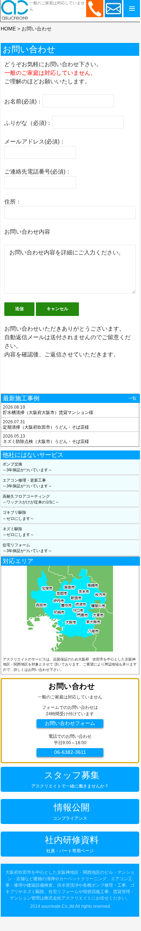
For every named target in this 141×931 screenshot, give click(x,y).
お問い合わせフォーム (70, 723)
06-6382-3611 (70, 752)
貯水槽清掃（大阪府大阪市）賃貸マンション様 (48, 412)
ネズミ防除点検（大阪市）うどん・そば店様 (46, 441)
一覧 (132, 398)
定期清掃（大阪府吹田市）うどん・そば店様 (46, 427)
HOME (8, 28)
